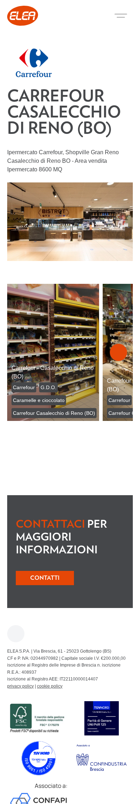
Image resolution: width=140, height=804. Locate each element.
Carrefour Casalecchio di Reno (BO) (54, 413)
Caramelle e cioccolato (39, 400)
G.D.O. (48, 387)
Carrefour (24, 387)
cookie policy (49, 686)
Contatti (45, 578)
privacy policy (20, 686)
